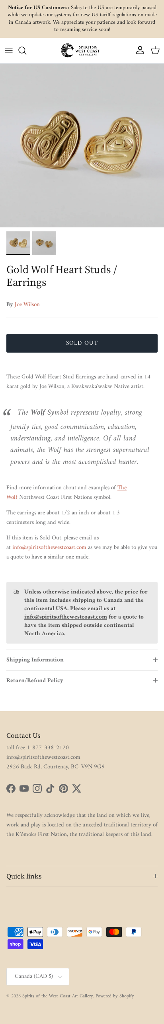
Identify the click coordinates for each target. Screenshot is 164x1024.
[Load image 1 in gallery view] (82, 145)
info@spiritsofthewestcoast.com (49, 547)
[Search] (26, 50)
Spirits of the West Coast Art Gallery (57, 996)
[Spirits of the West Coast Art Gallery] (82, 50)
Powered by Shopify (115, 996)
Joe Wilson (27, 304)
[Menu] (9, 50)
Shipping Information (35, 660)
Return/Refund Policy (34, 680)
